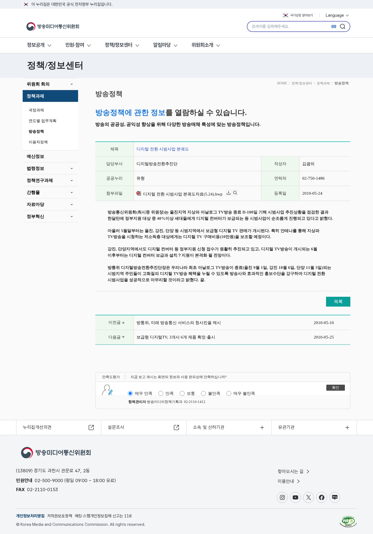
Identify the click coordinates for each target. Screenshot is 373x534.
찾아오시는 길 (291, 471)
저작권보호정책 (59, 516)
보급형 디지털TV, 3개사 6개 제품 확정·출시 (176, 337)
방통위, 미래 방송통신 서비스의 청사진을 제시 (179, 323)
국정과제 (36, 110)
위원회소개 (202, 45)
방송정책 (36, 131)
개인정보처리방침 (30, 516)
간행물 (33, 192)
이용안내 (286, 481)
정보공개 (36, 45)
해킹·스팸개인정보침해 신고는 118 (103, 516)
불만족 (214, 393)
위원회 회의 (38, 84)
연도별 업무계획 (43, 121)
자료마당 (35, 204)
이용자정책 (38, 142)
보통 (191, 393)
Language (335, 15)
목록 (338, 301)
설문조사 (116, 427)
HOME (282, 83)
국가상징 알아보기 (301, 15)
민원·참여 (74, 45)
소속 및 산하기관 (208, 427)
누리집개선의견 (37, 427)
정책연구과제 (40, 180)
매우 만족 (143, 393)
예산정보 (35, 156)
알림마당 (162, 45)
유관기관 (286, 427)
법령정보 (35, 168)
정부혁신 (35, 216)
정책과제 (35, 96)
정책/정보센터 (118, 45)
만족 (169, 393)
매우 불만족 (244, 393)
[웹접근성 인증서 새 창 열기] (348, 519)
